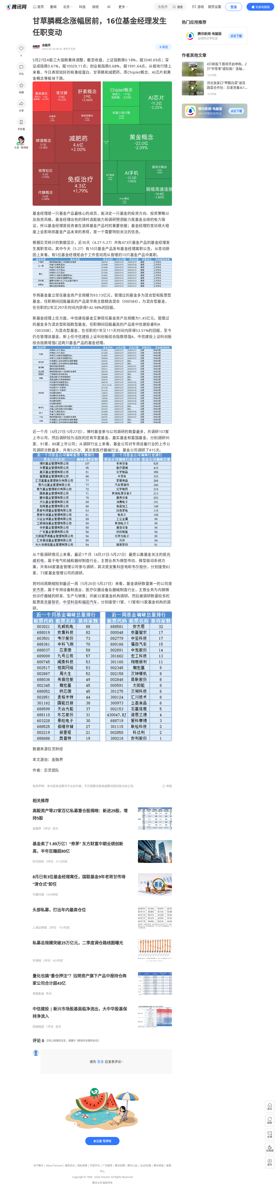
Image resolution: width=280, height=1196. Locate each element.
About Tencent (54, 1165)
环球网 (37, 960)
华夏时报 (38, 894)
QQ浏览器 (145, 1165)
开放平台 (95, 1165)
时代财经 (38, 861)
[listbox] (102, 913)
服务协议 (70, 1165)
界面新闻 (38, 993)
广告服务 (107, 1165)
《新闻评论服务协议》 (88, 1040)
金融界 (37, 828)
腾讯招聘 (120, 1165)
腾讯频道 (159, 1165)
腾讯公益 (132, 1165)
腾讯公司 (97, 1183)
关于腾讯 (38, 1165)
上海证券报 (40, 927)
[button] (236, 36)
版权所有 (108, 1183)
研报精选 (38, 1026)
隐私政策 (82, 1165)
